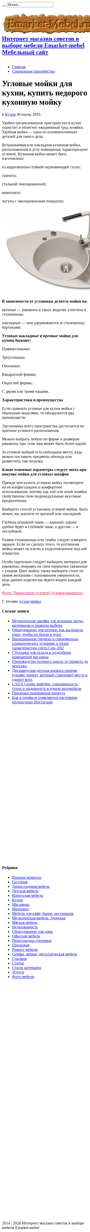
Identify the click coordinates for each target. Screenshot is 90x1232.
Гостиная (20, 882)
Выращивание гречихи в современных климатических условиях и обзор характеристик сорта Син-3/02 (45, 643)
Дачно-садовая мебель (31, 886)
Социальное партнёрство (33, 71)
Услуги (18, 972)
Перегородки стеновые (32, 940)
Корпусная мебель (27, 895)
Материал (20, 909)
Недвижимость (25, 927)
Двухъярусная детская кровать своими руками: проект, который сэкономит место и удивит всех (50, 675)
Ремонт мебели (25, 949)
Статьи (18, 963)
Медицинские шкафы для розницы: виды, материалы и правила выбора (48, 623)
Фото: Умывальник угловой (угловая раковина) (42, 593)
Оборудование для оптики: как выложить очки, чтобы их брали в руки (47, 632)
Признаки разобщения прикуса (38, 693)
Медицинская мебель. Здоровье (39, 918)
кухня (25, 601)
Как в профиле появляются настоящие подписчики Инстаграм (45, 699)
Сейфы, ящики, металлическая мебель (44, 954)
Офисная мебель (26, 936)
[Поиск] (4, 6)
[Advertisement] (22, 785)
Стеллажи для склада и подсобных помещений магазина (41, 654)
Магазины (21, 904)
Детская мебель (25, 891)
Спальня (19, 958)
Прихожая (20, 945)
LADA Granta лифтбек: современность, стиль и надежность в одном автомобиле (47, 686)
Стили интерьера (26, 967)
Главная (19, 67)
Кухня (10, 114)
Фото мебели (23, 976)
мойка (35, 601)
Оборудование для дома (32, 931)
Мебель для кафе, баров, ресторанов (43, 913)
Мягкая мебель (24, 922)
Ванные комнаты (26, 877)
